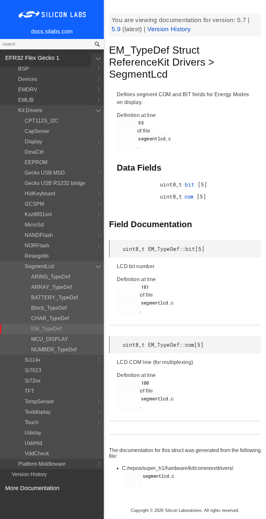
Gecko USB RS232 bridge (55, 183)
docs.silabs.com (52, 31)
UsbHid (33, 443)
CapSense (37, 131)
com (191, 196)
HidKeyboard (40, 193)
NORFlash (37, 245)
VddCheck (37, 453)
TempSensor (39, 401)
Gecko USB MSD (45, 172)
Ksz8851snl (38, 214)
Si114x (33, 360)
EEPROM (36, 162)
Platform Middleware (42, 464)
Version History (29, 474)
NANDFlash (39, 235)
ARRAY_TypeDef (51, 287)
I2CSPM (34, 204)
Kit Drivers (30, 110)
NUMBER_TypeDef (54, 349)
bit (191, 184)
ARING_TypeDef (50, 276)
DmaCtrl (34, 152)
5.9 (117, 29)
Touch (32, 422)
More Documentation (32, 488)
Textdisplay (38, 412)
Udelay (33, 432)
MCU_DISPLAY (49, 339)
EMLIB (26, 100)
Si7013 (33, 370)
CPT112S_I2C (41, 120)
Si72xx (33, 380)
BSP (23, 68)
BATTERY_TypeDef (54, 297)
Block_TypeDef (48, 308)
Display (33, 141)
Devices (27, 79)
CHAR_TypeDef (50, 318)
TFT (29, 391)
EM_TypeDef (46, 328)
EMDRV (27, 89)
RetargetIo (37, 256)
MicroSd (34, 224)
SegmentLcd (39, 266)
